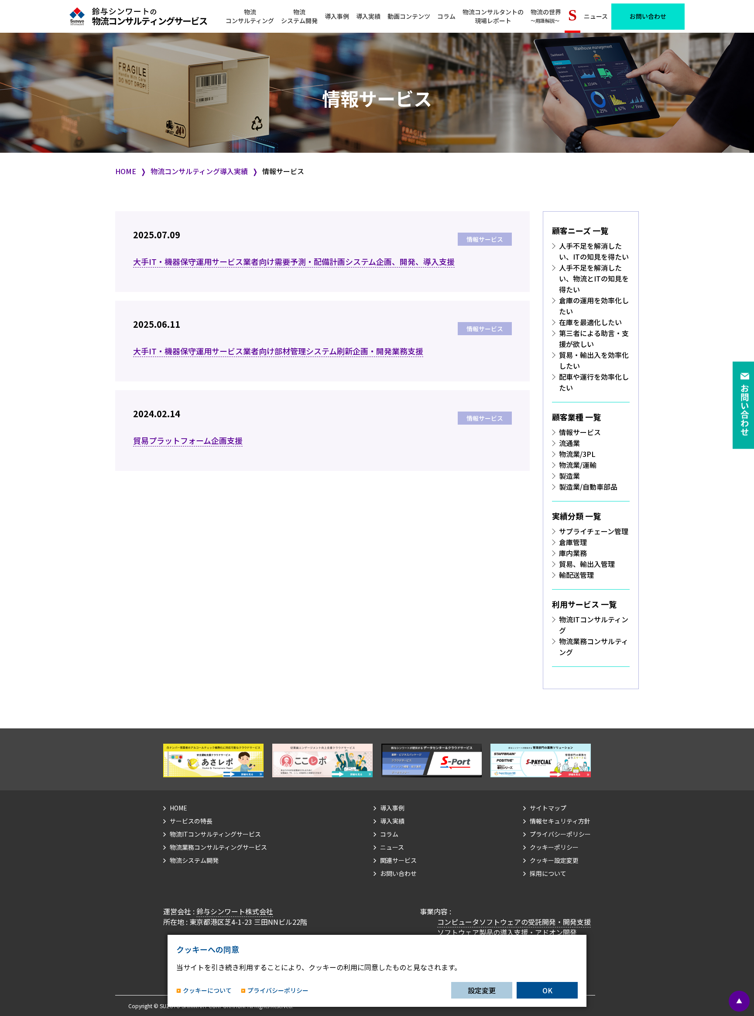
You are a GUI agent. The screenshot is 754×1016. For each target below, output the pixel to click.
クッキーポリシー (554, 847)
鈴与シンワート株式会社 (234, 911)
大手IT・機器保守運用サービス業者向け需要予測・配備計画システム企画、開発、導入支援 (294, 261)
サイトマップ (548, 807)
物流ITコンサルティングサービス (215, 834)
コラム (446, 16)
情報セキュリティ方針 (560, 821)
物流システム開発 (194, 860)
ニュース (596, 16)
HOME (125, 171)
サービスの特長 (191, 821)
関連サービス (398, 860)
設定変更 (482, 990)
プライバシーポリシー (560, 834)
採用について (548, 873)
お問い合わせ (648, 16)
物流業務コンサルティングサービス (218, 847)
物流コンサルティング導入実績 (199, 171)
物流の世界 (546, 15)
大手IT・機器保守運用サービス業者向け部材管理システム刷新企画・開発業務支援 (278, 351)
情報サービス (484, 239)
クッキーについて (207, 990)
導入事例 (337, 16)
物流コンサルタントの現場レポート (493, 16)
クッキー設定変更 (554, 860)
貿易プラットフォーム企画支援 (188, 440)
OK (547, 990)
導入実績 (368, 16)
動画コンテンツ (408, 16)
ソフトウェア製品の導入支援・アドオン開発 (507, 932)
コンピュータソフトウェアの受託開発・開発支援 (514, 921)
